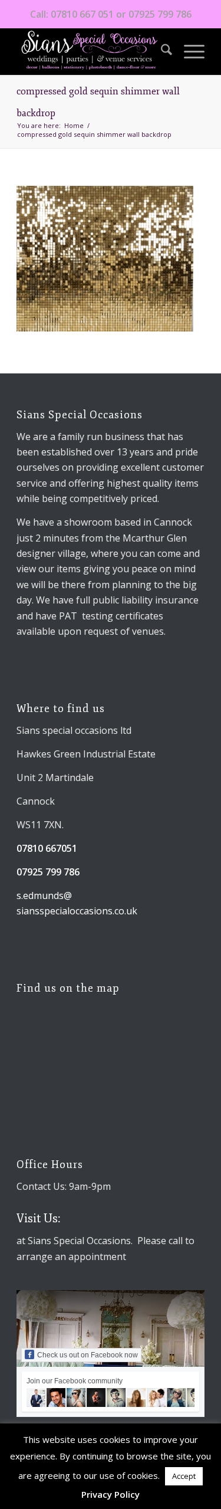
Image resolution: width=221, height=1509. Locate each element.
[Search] (160, 51)
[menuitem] (160, 51)
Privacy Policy (110, 1494)
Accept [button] (184, 1476)
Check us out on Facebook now (87, 1355)
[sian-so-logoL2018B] (92, 51)
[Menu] (188, 51)
